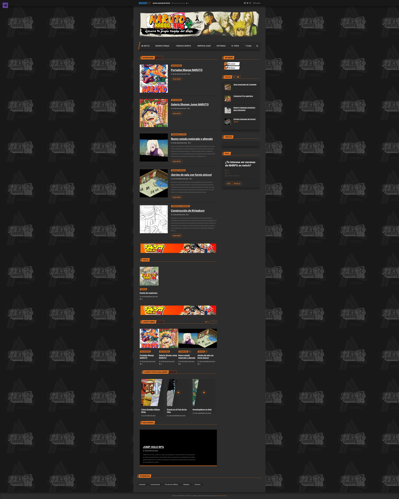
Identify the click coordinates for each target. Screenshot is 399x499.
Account (257, 3)
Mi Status (231, 68)
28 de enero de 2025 (180, 74)
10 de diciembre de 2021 (149, 296)
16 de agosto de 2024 (180, 143)
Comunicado (155, 484)
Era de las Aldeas (171, 484)
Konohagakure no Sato (202, 409)
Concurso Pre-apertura (243, 96)
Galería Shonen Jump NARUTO (190, 104)
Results (237, 183)
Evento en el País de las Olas (177, 410)
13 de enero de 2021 (151, 450)
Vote (229, 183)
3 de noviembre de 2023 (180, 178)
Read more (177, 79)
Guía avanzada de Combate (244, 84)
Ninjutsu (186, 484)
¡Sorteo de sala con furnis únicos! (191, 174)
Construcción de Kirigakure (187, 210)
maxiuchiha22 (223, 495)
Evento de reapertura (148, 293)
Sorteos (197, 484)
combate (142, 484)
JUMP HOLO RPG (153, 447)
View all (172, 372)
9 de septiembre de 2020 (177, 415)
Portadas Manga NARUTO (187, 70)
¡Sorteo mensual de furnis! (161, 3)
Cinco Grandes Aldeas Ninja (150, 410)
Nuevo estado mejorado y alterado (192, 138)
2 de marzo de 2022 (179, 3)
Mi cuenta (231, 64)
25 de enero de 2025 (179, 108)
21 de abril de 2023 (179, 214)
